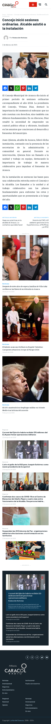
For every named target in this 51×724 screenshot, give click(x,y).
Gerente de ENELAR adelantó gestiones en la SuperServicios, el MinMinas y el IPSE (38, 223)
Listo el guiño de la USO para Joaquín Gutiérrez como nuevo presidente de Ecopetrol (25, 465)
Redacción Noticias (16, 601)
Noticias (10, 14)
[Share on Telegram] (35, 88)
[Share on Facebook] (5, 88)
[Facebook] (27, 657)
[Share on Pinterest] (23, 88)
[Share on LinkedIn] (29, 88)
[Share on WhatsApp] (17, 88)
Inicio (4, 14)
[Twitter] (42, 657)
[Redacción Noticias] (6, 37)
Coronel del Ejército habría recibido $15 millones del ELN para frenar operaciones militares (25, 433)
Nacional (5, 462)
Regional (5, 429)
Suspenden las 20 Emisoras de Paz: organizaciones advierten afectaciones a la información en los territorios (24, 533)
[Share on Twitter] (11, 88)
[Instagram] (32, 657)
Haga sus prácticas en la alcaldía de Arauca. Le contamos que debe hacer (12, 222)
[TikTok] (37, 657)
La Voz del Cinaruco (17, 720)
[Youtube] (47, 657)
